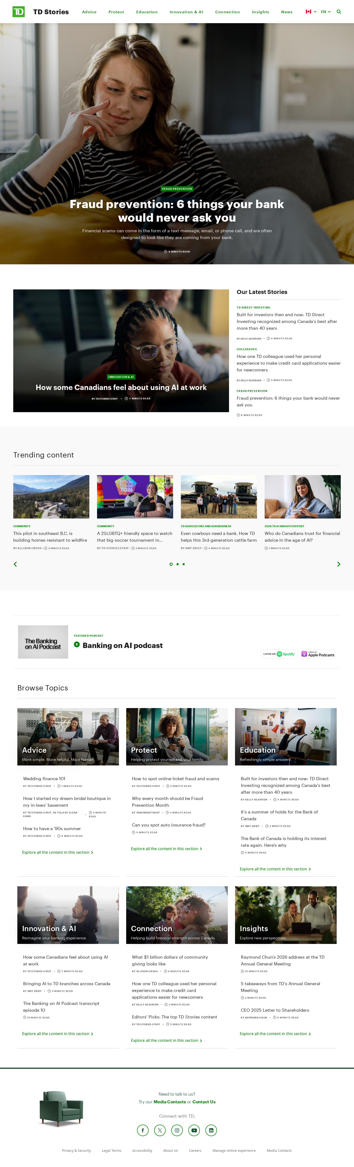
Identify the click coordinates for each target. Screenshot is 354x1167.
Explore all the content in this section (56, 852)
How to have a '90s (52, 828)
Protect (116, 11)
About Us (170, 1150)
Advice (89, 11)
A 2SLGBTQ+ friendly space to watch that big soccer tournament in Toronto (134, 537)
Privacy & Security (76, 1150)
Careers (195, 1150)
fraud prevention (177, 188)
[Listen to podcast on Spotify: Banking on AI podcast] (279, 654)
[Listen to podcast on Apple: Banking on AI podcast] (318, 654)
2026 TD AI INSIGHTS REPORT (284, 526)
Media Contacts (170, 1101)
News (287, 11)
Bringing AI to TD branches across (66, 983)
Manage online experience (234, 1150)
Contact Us (203, 1101)
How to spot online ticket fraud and (175, 778)
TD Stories (51, 11)
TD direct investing (253, 307)
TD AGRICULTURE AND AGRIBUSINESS (206, 526)
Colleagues (247, 349)
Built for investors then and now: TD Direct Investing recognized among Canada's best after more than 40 (285, 785)
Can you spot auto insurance (169, 824)
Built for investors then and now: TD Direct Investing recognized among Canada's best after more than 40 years (287, 321)
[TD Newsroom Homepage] (19, 16)
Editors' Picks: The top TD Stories (174, 1016)
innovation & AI (121, 376)
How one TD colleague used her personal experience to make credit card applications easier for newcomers (289, 363)
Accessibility (142, 1150)
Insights (260, 11)
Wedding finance (44, 778)
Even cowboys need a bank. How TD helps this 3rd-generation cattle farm (219, 537)
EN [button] (323, 11)
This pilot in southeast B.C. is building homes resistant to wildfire (50, 537)
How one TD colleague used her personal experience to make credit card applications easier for (174, 990)
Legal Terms (111, 1150)
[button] (311, 11)
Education (147, 11)
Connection (227, 11)
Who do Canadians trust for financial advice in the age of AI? (302, 537)
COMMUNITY (21, 526)
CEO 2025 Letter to (275, 1010)
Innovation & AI (186, 11)
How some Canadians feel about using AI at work (121, 387)
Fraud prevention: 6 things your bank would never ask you (177, 210)
